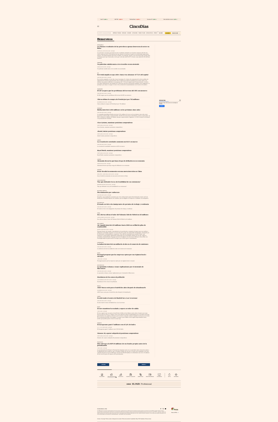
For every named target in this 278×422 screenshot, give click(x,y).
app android (176, 376)
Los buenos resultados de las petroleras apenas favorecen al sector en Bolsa (123, 47)
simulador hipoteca (111, 376)
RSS (139, 418)
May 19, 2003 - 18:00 (105, 66)
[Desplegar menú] (98, 26)
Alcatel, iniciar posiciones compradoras (111, 131)
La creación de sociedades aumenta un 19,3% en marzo (117, 142)
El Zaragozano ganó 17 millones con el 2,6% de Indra (116, 324)
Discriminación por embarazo (108, 192)
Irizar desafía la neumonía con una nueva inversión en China (119, 171)
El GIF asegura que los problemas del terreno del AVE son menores (122, 91)
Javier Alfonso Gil (101, 217)
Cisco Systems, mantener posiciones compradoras (115, 122)
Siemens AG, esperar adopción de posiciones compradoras (117, 333)
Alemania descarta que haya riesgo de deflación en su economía (121, 161)
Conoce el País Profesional (139, 384)
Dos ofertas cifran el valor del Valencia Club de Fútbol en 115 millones (122, 215)
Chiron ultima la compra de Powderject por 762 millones (118, 99)
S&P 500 (116, 19)
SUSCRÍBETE (167, 33)
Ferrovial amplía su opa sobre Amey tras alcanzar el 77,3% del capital (122, 75)
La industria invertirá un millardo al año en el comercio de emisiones (122, 244)
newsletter (162, 100)
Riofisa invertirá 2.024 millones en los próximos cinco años (118, 110)
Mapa (137, 418)
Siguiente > (144, 364)
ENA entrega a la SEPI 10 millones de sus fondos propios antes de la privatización (122, 344)
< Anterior (103, 364)
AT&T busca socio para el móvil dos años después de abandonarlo (121, 287)
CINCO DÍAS (99, 77)
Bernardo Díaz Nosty (101, 184)
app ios (169, 376)
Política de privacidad (126, 418)
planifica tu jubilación (130, 376)
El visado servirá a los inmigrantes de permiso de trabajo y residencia (123, 204)
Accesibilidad (132, 418)
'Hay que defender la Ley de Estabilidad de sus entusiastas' (119, 182)
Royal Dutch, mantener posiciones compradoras (114, 150)
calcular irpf (101, 376)
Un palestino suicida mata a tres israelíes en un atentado (118, 64)
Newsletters (142, 418)
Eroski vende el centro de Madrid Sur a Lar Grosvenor (117, 298)
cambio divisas (140, 376)
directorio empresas (150, 376)
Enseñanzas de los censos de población (111, 277)
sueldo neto (120, 376)
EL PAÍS (160, 32)
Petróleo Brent (133, 19)
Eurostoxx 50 (149, 19)
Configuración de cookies (116, 418)
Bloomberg (99, 102)
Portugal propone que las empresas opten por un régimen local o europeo (121, 255)
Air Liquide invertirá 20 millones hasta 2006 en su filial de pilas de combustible (121, 226)
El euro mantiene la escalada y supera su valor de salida (117, 308)
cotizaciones (159, 376)
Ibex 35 (102, 19)
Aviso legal (103, 418)
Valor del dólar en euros (168, 19)
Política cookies (108, 418)
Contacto (99, 418)
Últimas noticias (148, 418)
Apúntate (162, 106)
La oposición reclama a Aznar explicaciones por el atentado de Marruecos (120, 267)
